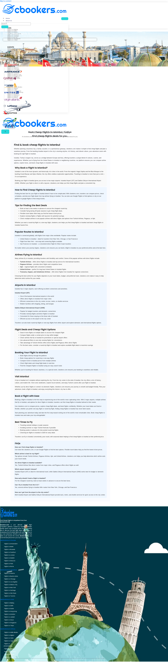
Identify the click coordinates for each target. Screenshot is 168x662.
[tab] (50, 39)
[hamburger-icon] (64, 18)
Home (8, 18)
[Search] (4, 26)
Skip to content (5, 1)
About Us (9, 21)
